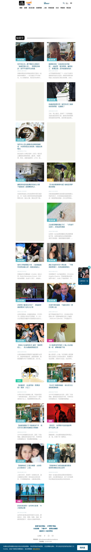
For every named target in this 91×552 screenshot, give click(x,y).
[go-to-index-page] (47, 3)
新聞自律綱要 (53, 528)
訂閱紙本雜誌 (21, 3)
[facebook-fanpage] (45, 536)
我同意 (82, 547)
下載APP (44, 528)
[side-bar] (71, 3)
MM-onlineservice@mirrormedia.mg (48, 539)
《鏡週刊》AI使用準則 (45, 531)
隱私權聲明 (36, 549)
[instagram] (48, 536)
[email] (53, 536)
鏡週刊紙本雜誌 (40, 526)
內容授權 (36, 528)
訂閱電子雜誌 (51, 526)
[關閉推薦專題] (89, 267)
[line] (39, 536)
